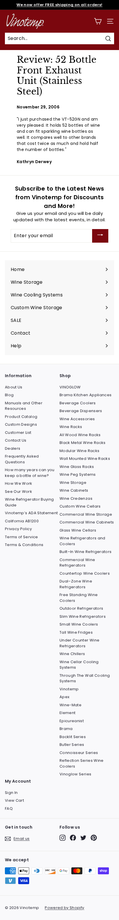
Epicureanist (72, 721)
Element (67, 713)
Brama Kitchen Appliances (85, 395)
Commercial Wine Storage (86, 514)
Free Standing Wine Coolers (79, 597)
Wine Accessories (77, 419)
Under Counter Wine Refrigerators (79, 643)
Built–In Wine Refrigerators (85, 551)
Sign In (11, 792)
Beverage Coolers (78, 403)
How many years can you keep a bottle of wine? (30, 472)
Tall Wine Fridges (76, 632)
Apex (64, 697)
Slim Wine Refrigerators (83, 616)
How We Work (18, 483)
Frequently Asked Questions (22, 459)
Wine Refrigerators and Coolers (82, 541)
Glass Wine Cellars (78, 530)
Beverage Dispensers (81, 411)
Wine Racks (71, 426)
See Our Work (18, 491)
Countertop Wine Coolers (85, 573)
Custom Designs (21, 424)
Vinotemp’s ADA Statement (31, 513)
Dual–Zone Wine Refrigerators (76, 584)
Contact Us (16, 440)
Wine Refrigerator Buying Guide (29, 502)
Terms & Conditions (24, 544)
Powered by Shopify (64, 907)
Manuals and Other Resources (23, 406)
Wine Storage (73, 482)
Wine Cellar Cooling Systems (79, 664)
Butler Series (72, 744)
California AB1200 (22, 521)
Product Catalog (21, 416)
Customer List (18, 432)
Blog (9, 395)
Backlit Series (73, 737)
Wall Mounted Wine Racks (85, 458)
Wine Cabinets (74, 490)
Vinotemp (69, 689)
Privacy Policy (18, 529)
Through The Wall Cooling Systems (85, 678)
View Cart (14, 800)
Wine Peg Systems (78, 474)
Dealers (12, 448)
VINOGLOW (70, 387)
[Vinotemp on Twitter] (83, 838)
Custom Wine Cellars (80, 506)
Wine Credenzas (76, 498)
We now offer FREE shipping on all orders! (59, 5)
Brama (66, 728)
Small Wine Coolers (79, 624)
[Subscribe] (100, 236)
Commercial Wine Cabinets (87, 522)
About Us (14, 387)
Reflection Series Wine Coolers (82, 763)
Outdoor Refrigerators (81, 608)
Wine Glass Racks (77, 466)
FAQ (9, 808)
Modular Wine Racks (79, 450)
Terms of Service (21, 537)
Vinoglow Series (75, 774)
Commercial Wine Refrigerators (77, 562)
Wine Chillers (72, 654)
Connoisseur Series (79, 752)
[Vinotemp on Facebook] (73, 838)
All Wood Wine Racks (80, 435)
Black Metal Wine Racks (83, 442)
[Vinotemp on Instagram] (63, 838)
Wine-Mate (70, 705)
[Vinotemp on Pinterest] (94, 838)
